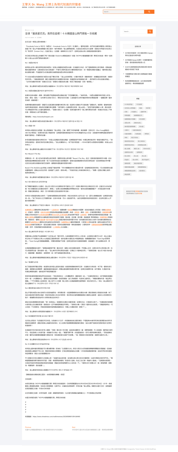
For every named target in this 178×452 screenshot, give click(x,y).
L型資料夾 (55, 210)
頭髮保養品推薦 (129, 167)
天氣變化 (134, 112)
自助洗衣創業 (45, 212)
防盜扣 (56, 220)
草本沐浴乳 (56, 215)
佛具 (140, 108)
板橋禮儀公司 (35, 222)
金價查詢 (139, 152)
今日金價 (139, 104)
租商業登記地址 (129, 141)
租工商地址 (141, 141)
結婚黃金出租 (142, 145)
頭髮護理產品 (142, 167)
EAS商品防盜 (128, 104)
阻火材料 (135, 159)
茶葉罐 (140, 193)
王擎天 (127, 130)
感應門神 (143, 112)
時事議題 (127, 115)
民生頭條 (142, 119)
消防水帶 (127, 123)
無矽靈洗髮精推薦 (130, 126)
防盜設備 (42, 220)
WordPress (152, 449)
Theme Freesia (139, 449)
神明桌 (77, 212)
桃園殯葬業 (106, 212)
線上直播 (127, 148)
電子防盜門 (50, 220)
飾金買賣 (127, 174)
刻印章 (148, 108)
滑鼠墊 (70, 210)
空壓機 (137, 191)
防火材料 (127, 156)
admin (32, 37)
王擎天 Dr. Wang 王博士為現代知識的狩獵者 (51, 4)
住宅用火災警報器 (130, 108)
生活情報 (39, 37)
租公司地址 (134, 137)
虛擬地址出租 (129, 152)
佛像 (86, 212)
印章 (126, 112)
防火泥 (136, 156)
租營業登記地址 (129, 145)
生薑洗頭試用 (137, 130)
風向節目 (142, 170)
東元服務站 (30, 217)
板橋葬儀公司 (66, 222)
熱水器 (141, 126)
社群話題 (138, 134)
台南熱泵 (83, 215)
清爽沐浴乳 (137, 123)
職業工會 (136, 148)
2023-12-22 (30, 30)
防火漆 (144, 156)
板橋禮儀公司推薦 (130, 119)
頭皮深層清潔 (138, 163)
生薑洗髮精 (64, 215)
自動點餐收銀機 (97, 225)
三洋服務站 (57, 227)
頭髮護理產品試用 (130, 170)
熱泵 (87, 222)
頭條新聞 (127, 163)
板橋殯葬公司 (29, 210)
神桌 (126, 137)
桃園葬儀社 (104, 217)
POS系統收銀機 (43, 215)
